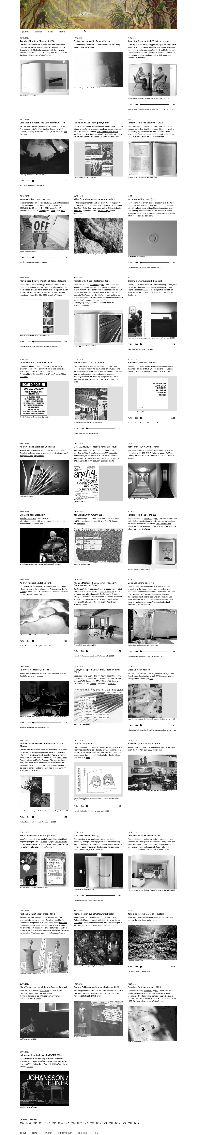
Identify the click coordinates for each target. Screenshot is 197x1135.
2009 (28, 1123)
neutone (40, 676)
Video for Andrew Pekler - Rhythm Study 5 (94, 199)
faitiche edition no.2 (84, 743)
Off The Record (82, 137)
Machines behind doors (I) (86, 835)
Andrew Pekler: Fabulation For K (36, 583)
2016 (73, 1123)
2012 (47, 1123)
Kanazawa (116, 681)
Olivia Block (136, 844)
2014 (60, 1123)
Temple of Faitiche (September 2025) (92, 281)
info (169, 371)
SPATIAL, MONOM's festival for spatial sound (96, 447)
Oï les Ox (150, 673)
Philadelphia (25, 374)
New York (35, 371)
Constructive (144, 676)
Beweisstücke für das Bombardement (92, 453)
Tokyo (104, 681)
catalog (39, 31)
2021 (104, 1123)
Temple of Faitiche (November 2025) (146, 123)
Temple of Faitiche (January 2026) (37, 41)
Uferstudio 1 (104, 755)
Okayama (102, 679)
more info (112, 684)
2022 (111, 1123)
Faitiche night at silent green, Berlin (91, 123)
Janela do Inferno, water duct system (146, 914)
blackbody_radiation (51, 673)
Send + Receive (40, 993)
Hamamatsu (90, 681)
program (101, 461)
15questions (39, 456)
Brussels (54, 206)
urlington (81, 524)
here (92, 47)
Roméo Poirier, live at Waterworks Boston (94, 914)
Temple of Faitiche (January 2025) (145, 987)
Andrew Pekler (151, 521)
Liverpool (50, 208)
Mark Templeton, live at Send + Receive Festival (43, 987)
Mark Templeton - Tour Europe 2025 (37, 835)
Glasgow (42, 211)
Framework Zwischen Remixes (142, 362)
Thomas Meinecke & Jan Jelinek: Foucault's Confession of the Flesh (95, 584)
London (38, 208)
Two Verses (35, 933)
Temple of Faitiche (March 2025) (144, 835)
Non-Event (78, 923)
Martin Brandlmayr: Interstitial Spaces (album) (43, 281)
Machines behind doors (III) (141, 199)
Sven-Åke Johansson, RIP (32, 515)
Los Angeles (55, 374)
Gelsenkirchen (32, 844)
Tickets (62, 933)
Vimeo (79, 213)
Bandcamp (132, 295)
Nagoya (77, 681)
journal (25, 31)
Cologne (90, 206)
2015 (66, 1123)
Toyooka (90, 679)
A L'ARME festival (32, 1064)
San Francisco (109, 993)
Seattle (88, 996)
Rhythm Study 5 (104, 211)
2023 (117, 1123)
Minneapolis (82, 521)
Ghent (78, 206)
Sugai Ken (132, 47)
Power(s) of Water (84, 925)
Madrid (25, 208)
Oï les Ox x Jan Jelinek (139, 670)
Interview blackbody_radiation (35, 670)
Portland (77, 996)
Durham (36, 374)
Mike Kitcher (160, 993)
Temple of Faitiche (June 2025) (143, 515)
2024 (123, 1123)
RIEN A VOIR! (146, 453)
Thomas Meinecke (107, 592)
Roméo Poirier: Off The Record (89, 362)
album (159, 287)
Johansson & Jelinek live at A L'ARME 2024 (41, 1055)
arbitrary (152, 366)
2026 (136, 1123)
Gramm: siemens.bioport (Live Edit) (145, 281)
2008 (22, 1123)
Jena (63, 211)
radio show (40, 45)
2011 (41, 1123)
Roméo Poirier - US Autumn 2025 (36, 362)
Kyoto (114, 679)
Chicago (25, 371)
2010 (35, 1123)
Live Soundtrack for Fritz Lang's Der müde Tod (42, 123)
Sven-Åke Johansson (28, 519)
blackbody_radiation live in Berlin (144, 743)
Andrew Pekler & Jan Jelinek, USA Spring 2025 (96, 987)
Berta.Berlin (50, 1059)
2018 (85, 1123)
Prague (114, 203)
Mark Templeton (53, 930)
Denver (45, 374)
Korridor (150, 451)
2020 (98, 1123)
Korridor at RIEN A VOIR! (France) (144, 447)
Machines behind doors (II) (141, 583)
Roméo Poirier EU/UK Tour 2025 (35, 199)
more (61, 295)
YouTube (42, 594)
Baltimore (46, 371)
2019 (92, 1123)
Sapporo (93, 684)
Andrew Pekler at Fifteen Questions (37, 447)
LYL (49, 45)
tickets (111, 461)
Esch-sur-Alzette (61, 842)
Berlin (53, 211)
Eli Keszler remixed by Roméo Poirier (92, 41)
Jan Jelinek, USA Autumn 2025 (89, 515)
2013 (54, 1123)
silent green (32, 920)
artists (62, 31)
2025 (130, 1123)
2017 (79, 1123)
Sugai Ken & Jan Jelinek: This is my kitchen (149, 41)
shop (50, 31)
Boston (114, 521)
